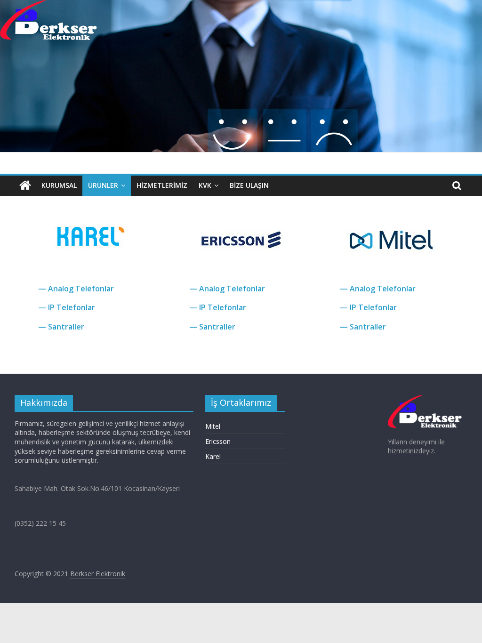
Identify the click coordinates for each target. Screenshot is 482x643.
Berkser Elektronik (97, 573)
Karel (213, 456)
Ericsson (218, 441)
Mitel (212, 426)
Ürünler (103, 185)
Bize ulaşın (249, 185)
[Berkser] (25, 185)
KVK (205, 185)
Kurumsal (59, 185)
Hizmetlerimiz (162, 185)
